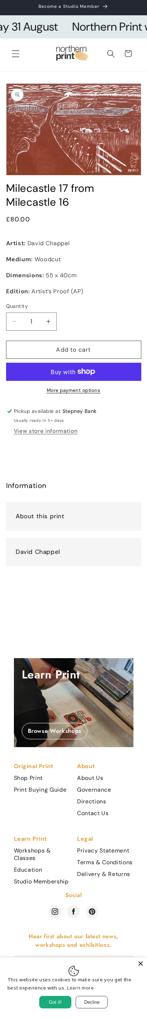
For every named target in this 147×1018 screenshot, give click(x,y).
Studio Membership (41, 881)
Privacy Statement (103, 850)
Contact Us (93, 813)
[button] (15, 53)
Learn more (80, 988)
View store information (46, 431)
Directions (91, 801)
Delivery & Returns (103, 874)
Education (28, 869)
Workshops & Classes (32, 854)
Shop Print (28, 778)
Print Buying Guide (40, 789)
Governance (94, 789)
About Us (90, 778)
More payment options (74, 390)
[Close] (140, 963)
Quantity (17, 306)
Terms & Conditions (105, 862)
